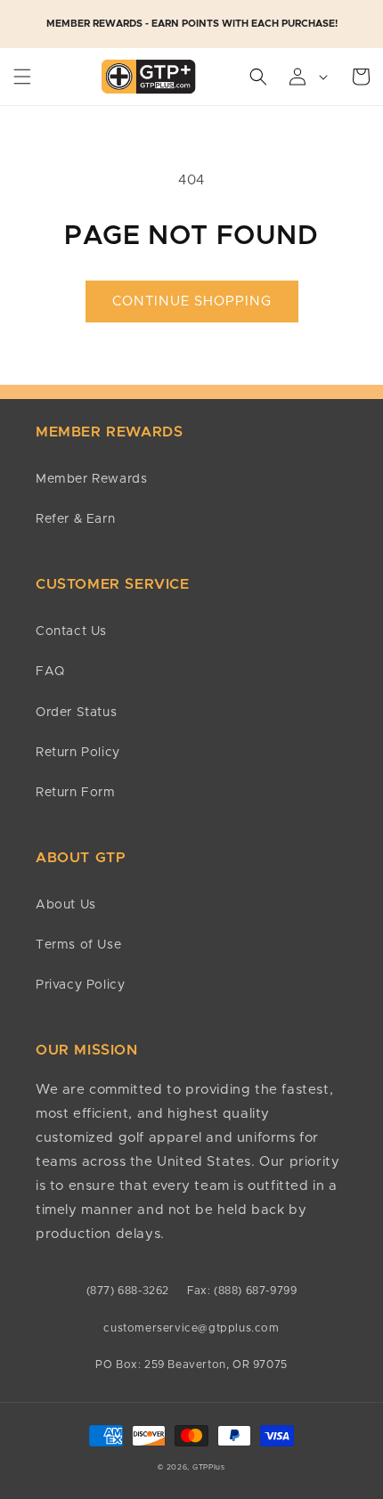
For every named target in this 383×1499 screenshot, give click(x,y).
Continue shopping (192, 301)
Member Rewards (91, 479)
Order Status (76, 712)
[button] (22, 76)
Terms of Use (78, 945)
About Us (66, 905)
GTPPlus (208, 1467)
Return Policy (78, 752)
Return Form (76, 792)
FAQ (50, 671)
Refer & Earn (75, 519)
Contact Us (71, 631)
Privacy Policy (80, 985)
